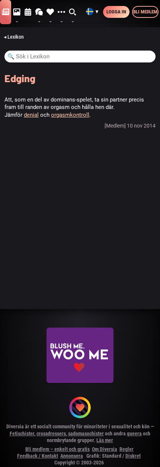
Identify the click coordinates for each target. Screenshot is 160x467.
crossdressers (51, 434)
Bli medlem (145, 12)
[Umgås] (39, 12)
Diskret (133, 456)
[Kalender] (27, 12)
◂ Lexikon (14, 37)
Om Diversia (104, 449)
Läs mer (104, 440)
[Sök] (73, 12)
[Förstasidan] (5, 12)
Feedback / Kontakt (37, 456)
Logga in (116, 12)
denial (31, 115)
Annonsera (71, 456)
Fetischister (22, 434)
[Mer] (61, 12)
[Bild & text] (16, 12)
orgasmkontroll (70, 115)
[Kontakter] (50, 12)
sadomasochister (86, 434)
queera (134, 434)
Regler (126, 449)
